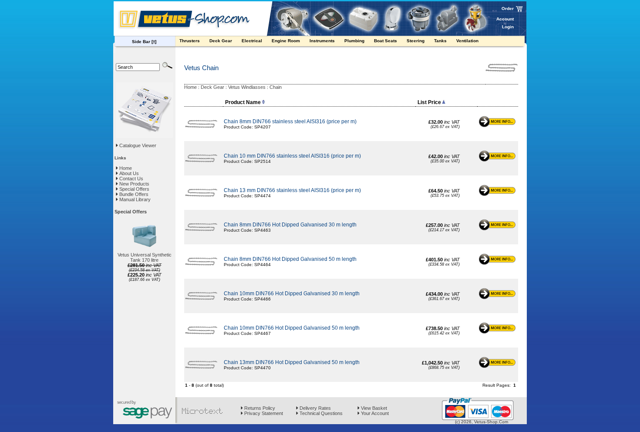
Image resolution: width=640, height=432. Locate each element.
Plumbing (355, 40)
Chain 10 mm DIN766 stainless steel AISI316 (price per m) (293, 156)
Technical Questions (320, 413)
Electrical (252, 40)
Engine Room (286, 40)
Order (508, 8)
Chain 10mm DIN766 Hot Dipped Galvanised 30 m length (292, 293)
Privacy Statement (263, 413)
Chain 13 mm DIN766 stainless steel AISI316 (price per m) (293, 190)
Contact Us (130, 178)
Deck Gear (221, 40)
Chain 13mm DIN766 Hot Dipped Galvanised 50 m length (292, 362)
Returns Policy (259, 408)
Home (125, 168)
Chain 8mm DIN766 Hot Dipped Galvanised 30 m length (290, 225)
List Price (429, 102)
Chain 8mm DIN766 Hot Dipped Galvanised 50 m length (290, 259)
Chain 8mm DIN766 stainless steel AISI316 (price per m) (291, 121)
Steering (416, 40)
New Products (133, 183)
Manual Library (134, 199)
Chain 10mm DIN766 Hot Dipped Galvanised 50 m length (292, 328)
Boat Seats (386, 40)
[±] (154, 41)
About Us (128, 173)
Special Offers (133, 189)
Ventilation (468, 40)
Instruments (323, 40)
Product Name (243, 102)
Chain (275, 87)
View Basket (373, 408)
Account (505, 19)
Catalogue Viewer (137, 145)
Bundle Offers (133, 194)
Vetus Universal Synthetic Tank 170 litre (145, 257)
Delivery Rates (314, 408)
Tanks (441, 40)
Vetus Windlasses (247, 87)
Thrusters (190, 40)
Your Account (374, 413)
